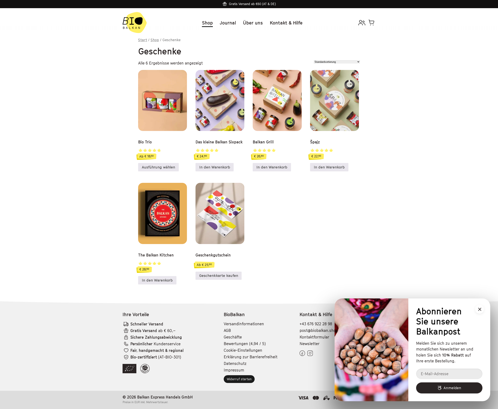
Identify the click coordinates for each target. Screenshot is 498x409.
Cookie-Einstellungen (243, 350)
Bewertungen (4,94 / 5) (245, 343)
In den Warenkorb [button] (214, 167)
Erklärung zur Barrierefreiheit (250, 357)
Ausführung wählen (158, 167)
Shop (207, 22)
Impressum (234, 370)
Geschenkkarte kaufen (218, 275)
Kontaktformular (314, 337)
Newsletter (309, 343)
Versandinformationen (244, 324)
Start (142, 40)
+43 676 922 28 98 (316, 324)
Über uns (253, 22)
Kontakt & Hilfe (286, 22)
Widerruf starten (239, 379)
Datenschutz (235, 363)
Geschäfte (233, 337)
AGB (227, 330)
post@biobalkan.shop (319, 330)
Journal (228, 22)
